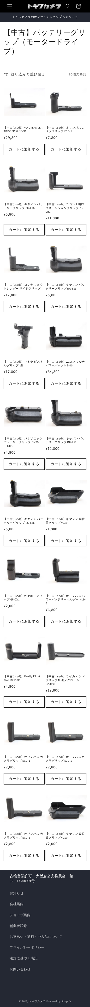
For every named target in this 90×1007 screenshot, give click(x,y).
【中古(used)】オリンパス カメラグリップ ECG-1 (23, 758)
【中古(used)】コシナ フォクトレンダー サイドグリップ (23, 286)
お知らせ (17, 893)
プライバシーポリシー (27, 947)
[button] (9, 6)
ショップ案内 (20, 915)
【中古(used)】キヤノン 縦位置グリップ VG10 (65, 521)
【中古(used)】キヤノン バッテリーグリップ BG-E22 (65, 440)
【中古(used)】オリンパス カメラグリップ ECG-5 (65, 129)
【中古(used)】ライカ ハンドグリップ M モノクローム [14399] (65, 680)
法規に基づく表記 (24, 958)
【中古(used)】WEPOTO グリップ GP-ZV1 (23, 597)
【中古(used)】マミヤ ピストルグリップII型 (23, 363)
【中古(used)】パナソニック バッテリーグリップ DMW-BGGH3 (23, 442)
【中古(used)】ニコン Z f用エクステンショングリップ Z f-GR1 (65, 207)
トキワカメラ (37, 1001)
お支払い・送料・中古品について (36, 936)
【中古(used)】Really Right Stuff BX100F (22, 678)
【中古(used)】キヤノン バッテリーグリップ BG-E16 (23, 206)
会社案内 (17, 904)
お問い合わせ (20, 969)
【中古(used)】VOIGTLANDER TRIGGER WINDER (23, 129)
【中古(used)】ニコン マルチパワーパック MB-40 (65, 363)
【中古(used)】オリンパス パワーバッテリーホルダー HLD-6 (66, 599)
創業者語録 (18, 926)
